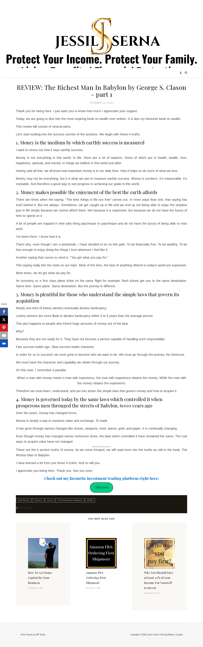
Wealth (90, 500)
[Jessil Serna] (101, 44)
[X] (4, 320)
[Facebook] (4, 312)
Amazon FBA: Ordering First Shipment (96, 578)
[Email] (4, 335)
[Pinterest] (4, 327)
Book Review (23, 500)
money (50, 500)
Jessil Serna (26, 507)
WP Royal (40, 634)
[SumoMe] (4, 343)
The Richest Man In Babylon (70, 500)
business (38, 500)
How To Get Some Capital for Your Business (40, 578)
